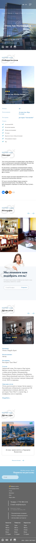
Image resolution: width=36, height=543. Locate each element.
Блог (10, 495)
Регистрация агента (14, 488)
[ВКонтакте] (3, 192)
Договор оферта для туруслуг (18, 518)
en (26, 4)
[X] (6, 192)
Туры (7, 525)
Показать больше (16, 460)
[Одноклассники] (10, 192)
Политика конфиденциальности (19, 515)
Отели (7, 530)
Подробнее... (6, 398)
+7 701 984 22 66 (13, 39)
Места (7, 527)
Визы (7, 532)
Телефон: (5, 39)
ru (23, 4)
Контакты (11, 493)
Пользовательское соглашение (19, 513)
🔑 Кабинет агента (14, 486)
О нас (10, 490)
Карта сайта (12, 497)
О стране (8, 534)
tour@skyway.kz (12, 43)
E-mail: (4, 43)
